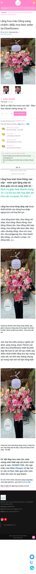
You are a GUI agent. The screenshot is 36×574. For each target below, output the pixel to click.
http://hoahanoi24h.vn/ (12, 511)
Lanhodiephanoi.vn (9, 525)
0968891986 (20, 121)
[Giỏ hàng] (34, 3)
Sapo (21, 537)
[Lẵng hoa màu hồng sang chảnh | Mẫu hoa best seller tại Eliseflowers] (18, 61)
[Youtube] (5, 519)
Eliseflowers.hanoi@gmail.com (13, 509)
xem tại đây (26, 482)
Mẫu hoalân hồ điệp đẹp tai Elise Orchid (15, 486)
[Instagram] (2, 519)
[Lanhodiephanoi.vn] (18, 3)
